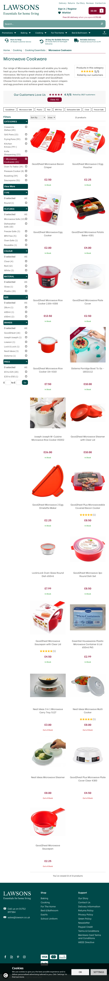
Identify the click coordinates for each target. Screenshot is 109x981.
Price (7, 361)
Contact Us (84, 902)
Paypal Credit (85, 926)
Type (6, 192)
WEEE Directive (86, 942)
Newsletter (84, 922)
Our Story (83, 898)
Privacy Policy (85, 914)
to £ (13, 382)
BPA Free (58, 109)
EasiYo (44, 914)
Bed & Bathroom (49, 910)
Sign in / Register (67, 8)
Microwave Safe (25, 109)
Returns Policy (86, 910)
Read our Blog (11, 957)
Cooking (45, 902)
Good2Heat (9, 109)
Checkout (94, 10)
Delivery (62, 2)
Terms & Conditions (88, 930)
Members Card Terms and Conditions (89, 936)
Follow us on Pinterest (18, 957)
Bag (102, 10)
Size (6, 297)
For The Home (48, 906)
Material (9, 276)
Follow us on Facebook (5, 957)
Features (9, 208)
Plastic (39, 109)
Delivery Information (89, 906)
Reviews (90, 2)
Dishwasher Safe (73, 109)
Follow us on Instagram (24, 957)
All (25, 198)
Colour (8, 250)
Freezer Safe (99, 109)
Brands (8, 322)
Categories (10, 121)
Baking (44, 898)
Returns (71, 2)
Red (48, 109)
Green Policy (85, 918)
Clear (87, 109)
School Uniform (49, 918)
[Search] (102, 23)
